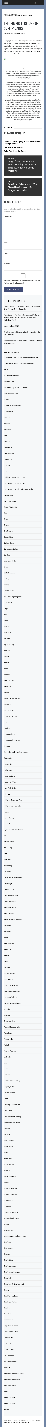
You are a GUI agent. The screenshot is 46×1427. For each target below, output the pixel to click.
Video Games (9, 1350)
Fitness (6, 663)
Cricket (6, 567)
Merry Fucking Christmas (13, 919)
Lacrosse (7, 872)
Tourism (7, 1308)
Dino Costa (8, 603)
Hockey (6, 812)
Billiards (7, 441)
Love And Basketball (11, 896)
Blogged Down (9, 453)
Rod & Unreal (8, 1147)
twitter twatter (9, 1320)
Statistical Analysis (11, 1212)
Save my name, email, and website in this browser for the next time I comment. (22, 281)
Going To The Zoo (10, 716)
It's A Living (8, 848)
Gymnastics (8, 758)
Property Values (9, 1087)
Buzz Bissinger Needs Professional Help (18, 489)
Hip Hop (7, 794)
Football (7, 674)
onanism (7, 1015)
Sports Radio (8, 1200)
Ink (5, 836)
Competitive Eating (11, 549)
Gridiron (7, 746)
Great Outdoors (9, 734)
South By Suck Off (10, 1188)
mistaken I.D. (8, 925)
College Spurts (9, 543)
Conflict (7, 555)
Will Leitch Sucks (10, 1386)
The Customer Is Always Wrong (15, 1236)
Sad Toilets (8, 1159)
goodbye (7, 728)
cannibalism (8, 495)
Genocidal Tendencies (12, 698)
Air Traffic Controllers (11, 376)
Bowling (7, 465)
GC (24, 33)
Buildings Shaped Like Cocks (14, 477)
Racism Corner (9, 1093)
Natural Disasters (10, 973)
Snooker (7, 1170)
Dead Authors (9, 591)
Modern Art (8, 949)
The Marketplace (10, 1266)
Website (7, 264)
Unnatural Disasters (11, 1332)
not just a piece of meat (12, 1003)
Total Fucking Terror (11, 1296)
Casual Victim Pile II (11, 507)
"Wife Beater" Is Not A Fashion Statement (18, 364)
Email (6, 253)
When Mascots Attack (12, 1380)
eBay (5, 615)
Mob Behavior (9, 943)
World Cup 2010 (9, 1398)
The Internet (8, 1248)
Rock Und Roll (9, 1141)
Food (6, 668)
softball (6, 1182)
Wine (5, 1392)
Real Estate (8, 1111)
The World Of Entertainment (14, 1284)
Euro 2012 (7, 627)
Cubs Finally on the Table (15, 151)
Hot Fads (7, 824)
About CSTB (14, 326)
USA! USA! (7, 1344)
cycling (6, 585)
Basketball (7, 429)
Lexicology (8, 884)
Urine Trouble (8, 1338)
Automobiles (8, 412)
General (6, 692)
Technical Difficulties (11, 1218)
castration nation (10, 501)
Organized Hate (9, 1021)
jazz (5, 854)
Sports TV (7, 1206)
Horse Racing (9, 818)
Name (6, 243)
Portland (7, 1075)
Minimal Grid (9, 1422)
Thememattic (24, 1422)
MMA (6, 937)
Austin (6, 400)
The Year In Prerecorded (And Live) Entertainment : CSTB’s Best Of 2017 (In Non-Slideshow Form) (21, 317)
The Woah (7, 1278)
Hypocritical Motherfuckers (14, 830)
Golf (5, 722)
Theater (6, 1290)
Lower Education (10, 902)
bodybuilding (8, 459)
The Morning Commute (12, 1272)
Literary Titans (9, 890)
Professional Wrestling (12, 1081)
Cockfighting (8, 537)
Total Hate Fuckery (10, 1302)
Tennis (6, 1224)
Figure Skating (9, 645)
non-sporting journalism (12, 991)
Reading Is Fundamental (12, 1105)
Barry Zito (34, 43)
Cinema (6, 525)
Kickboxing (8, 866)
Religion (7, 1129)
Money (6, 955)
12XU (6, 370)
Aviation (7, 418)
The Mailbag (8, 1260)
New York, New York (11, 985)
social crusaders (10, 1176)
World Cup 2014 (9, 1404)
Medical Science (10, 908)
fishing (6, 657)
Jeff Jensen (8, 860)
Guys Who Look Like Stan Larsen (15, 752)
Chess (6, 519)
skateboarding (9, 1164)
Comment (8, 217)
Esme (6, 621)
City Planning (8, 531)
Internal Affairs (9, 842)
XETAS (6, 1409)
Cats (5, 513)
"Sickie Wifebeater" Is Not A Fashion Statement (21, 358)
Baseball (9, 128)
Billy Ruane (8, 447)
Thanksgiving (8, 1230)
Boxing (6, 471)
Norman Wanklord (10, 997)
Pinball (6, 1045)
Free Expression (9, 680)
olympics (7, 1009)
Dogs (6, 609)
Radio (6, 1099)
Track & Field (8, 1314)
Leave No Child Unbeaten (13, 878)
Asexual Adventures (11, 394)
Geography (8, 704)
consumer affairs (10, 561)
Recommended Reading (12, 1117)
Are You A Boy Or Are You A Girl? (15, 388)
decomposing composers (13, 597)
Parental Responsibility (12, 1027)
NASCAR (7, 967)
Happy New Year (10, 782)
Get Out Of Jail (9, 710)
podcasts (7, 1057)
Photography (8, 1039)
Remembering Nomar (13, 147)
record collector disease (12, 1123)
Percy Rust (8, 1033)
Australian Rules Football (13, 406)
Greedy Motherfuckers (12, 740)
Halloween (8, 770)
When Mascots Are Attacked (14, 1374)
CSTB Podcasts (9, 573)
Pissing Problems (10, 1051)
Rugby (6, 1153)
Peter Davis (8, 315)
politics (6, 1069)
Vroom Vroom (9, 1356)
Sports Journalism (10, 1194)
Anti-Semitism (9, 382)
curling (6, 579)
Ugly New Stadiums (11, 1326)
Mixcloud (7, 931)
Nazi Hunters (8, 979)
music (6, 961)
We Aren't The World (11, 1362)
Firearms (7, 651)
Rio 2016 (7, 1135)
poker (6, 1063)
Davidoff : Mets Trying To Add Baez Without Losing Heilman (22, 142)
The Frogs (7, 1242)
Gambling (7, 686)
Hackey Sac (8, 764)
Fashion (7, 639)
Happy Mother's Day (11, 776)
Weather (7, 1368)
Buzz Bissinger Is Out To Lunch (15, 483)
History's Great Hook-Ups (13, 800)
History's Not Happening (12, 806)
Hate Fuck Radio (10, 788)
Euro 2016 (7, 633)
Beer (5, 435)
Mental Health (9, 914)
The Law (7, 1254)
